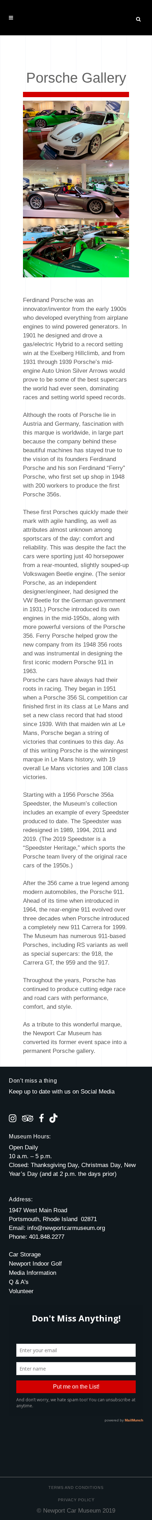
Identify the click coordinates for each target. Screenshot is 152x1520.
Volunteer (21, 1291)
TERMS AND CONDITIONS (76, 1487)
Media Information (32, 1272)
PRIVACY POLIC (75, 1500)
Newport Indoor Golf (35, 1263)
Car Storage (25, 1254)
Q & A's (19, 1282)
